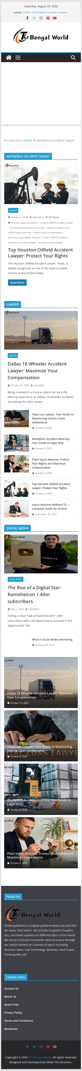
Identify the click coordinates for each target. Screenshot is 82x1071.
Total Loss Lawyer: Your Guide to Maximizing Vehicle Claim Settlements (52, 418)
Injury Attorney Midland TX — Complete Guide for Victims (51, 506)
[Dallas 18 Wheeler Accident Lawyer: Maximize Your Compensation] (41, 330)
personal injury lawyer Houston (24, 237)
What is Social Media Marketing (52, 639)
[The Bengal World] (8, 57)
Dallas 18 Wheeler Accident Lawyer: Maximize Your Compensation (37, 371)
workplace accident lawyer (22, 242)
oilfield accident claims (58, 227)
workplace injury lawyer (50, 242)
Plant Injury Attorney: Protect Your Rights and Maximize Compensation (50, 463)
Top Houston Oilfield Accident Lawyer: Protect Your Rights (42, 14)
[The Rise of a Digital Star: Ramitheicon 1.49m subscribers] (41, 554)
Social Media (15, 579)
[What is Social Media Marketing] (16, 642)
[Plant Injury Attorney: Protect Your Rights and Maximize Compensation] (16, 466)
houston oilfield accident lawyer (56, 222)
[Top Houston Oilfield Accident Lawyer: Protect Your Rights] (41, 183)
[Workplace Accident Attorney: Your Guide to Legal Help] (16, 444)
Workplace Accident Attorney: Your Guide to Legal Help (51, 441)
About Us (10, 996)
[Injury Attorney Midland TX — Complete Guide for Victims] (16, 509)
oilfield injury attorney (19, 232)
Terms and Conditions (18, 1020)
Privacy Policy (13, 1012)
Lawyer (13, 210)
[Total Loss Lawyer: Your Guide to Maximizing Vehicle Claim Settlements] (16, 421)
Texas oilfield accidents (55, 237)
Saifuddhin (38, 217)
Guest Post (11, 1004)
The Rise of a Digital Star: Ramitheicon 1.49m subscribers (34, 594)
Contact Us (11, 988)
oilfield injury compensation (47, 232)
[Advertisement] (41, 94)
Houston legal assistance (24, 222)
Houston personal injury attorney (26, 227)
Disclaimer (11, 1029)
